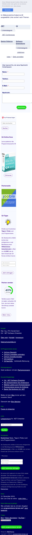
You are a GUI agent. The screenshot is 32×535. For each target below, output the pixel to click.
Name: (5, 72)
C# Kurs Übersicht (10, 352)
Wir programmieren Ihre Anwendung (16, 382)
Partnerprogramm (24, 370)
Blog (13, 395)
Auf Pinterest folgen (9, 117)
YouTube (21, 518)
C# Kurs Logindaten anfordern (14, 354)
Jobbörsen (20, 52)
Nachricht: (6, 92)
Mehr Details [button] (17, 6)
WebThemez (10, 532)
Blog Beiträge (15, 401)
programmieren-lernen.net (20, 534)
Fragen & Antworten (8, 409)
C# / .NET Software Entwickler (14, 380)
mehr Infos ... (23, 498)
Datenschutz (4, 489)
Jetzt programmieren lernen (11, 527)
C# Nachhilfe (8, 361)
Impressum (19, 337)
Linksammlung (6, 419)
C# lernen (8, 175)
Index (9, 57)
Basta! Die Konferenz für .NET (14, 389)
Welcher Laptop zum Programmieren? (17, 385)
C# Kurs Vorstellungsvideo (13, 356)
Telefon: (5, 79)
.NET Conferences (8, 35)
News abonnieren (11, 518)
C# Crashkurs (8, 359)
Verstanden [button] (8, 10)
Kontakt (11, 337)
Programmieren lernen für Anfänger (16, 387)
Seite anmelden (18, 57)
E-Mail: (5, 86)
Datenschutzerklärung (8, 342)
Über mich (4, 337)
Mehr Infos (6, 315)
